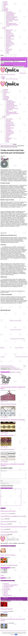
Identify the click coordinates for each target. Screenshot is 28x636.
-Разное (8, 26)
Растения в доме (9, 42)
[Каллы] (4, 572)
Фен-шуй (8, 50)
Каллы (2, 575)
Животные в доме (10, 44)
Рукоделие (8, 31)
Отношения (5, 4)
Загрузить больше (5, 535)
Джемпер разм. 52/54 (14, 368)
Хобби (7, 51)
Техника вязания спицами (8, 404)
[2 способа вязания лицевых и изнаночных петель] (6, 383)
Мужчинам (8, 37)
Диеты (4, 27)
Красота (5, 3)
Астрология (5, 9)
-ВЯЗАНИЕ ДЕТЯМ (10, 15)
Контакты (5, 597)
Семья (4, 5)
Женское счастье (10, 35)
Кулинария (5, 8)
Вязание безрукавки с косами (16, 369)
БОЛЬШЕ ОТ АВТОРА (15, 372)
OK (16, 634)
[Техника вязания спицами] (8, 400)
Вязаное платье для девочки (8, 511)
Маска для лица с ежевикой (8, 555)
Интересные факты (10, 36)
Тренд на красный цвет (7, 609)
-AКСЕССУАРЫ (9, 21)
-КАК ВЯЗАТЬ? (9, 12)
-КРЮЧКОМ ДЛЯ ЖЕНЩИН (12, 19)
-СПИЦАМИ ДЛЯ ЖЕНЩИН (12, 24)
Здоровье (5, 1)
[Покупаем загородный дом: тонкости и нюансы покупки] (4, 616)
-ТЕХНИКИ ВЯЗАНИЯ (10, 13)
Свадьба (8, 46)
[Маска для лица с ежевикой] (3, 552)
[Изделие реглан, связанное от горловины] (8, 415)
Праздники (8, 40)
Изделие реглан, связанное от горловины (13, 419)
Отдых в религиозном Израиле (8, 521)
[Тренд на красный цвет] (4, 606)
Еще (4, 28)
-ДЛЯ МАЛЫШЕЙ (10, 14)
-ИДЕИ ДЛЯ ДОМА (10, 18)
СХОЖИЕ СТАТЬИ (5, 372)
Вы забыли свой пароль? (6, 64)
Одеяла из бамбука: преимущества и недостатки (13, 516)
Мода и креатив (9, 30)
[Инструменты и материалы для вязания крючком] (8, 460)
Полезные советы (10, 39)
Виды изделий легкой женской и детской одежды (14, 526)
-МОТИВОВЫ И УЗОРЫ (11, 23)
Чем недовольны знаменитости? (9, 532)
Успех (7, 47)
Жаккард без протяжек (7, 449)
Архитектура (8, 45)
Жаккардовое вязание (7, 435)
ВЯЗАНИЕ (5, 10)
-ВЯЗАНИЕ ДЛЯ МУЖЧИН (11, 17)
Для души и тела (9, 33)
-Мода (7, 22)
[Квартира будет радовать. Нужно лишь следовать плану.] (4, 628)
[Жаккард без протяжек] (6, 445)
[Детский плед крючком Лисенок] (4, 562)
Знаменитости (9, 49)
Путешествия (9, 41)
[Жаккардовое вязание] (8, 431)
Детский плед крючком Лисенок (9, 565)
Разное (7, 53)
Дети (4, 6)
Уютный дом (8, 32)
